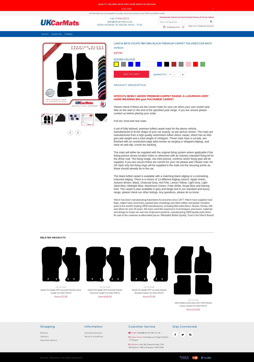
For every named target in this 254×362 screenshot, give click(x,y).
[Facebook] (175, 334)
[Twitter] (182, 334)
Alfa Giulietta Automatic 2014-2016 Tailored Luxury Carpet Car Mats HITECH (193, 304)
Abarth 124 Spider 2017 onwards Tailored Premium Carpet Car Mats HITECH (105, 291)
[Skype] (190, 334)
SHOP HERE (126, 9)
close (213, 8)
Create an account (206, 26)
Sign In (192, 26)
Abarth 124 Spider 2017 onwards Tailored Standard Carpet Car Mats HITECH (149, 291)
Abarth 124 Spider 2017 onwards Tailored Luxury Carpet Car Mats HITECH (60, 291)
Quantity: (159, 74)
